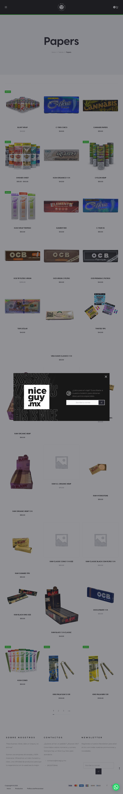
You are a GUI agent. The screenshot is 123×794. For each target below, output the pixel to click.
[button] (116, 787)
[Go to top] (119, 768)
